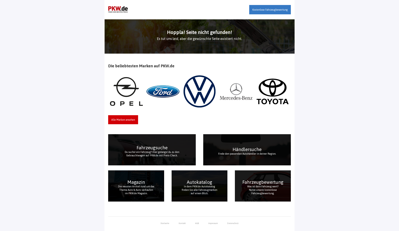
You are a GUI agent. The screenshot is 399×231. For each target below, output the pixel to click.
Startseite (165, 223)
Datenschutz (232, 223)
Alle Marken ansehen (123, 119)
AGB (197, 223)
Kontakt (182, 223)
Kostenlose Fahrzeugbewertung (270, 9)
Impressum (213, 223)
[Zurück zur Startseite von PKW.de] (118, 9)
